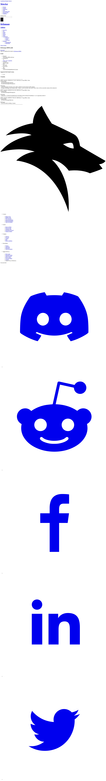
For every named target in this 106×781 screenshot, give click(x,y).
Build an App (8, 216)
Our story (7, 237)
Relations (5, 41)
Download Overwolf (9, 230)
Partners (7, 245)
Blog (6, 239)
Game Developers (8, 249)
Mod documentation (9, 221)
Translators (7, 40)
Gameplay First (8, 229)
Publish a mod (8, 217)
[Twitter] (54, 779)
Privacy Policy (8, 257)
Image (4, 32)
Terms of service (8, 256)
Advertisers (7, 246)
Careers (6, 238)
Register (6, 1)
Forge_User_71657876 (7, 60)
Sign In (10, 1)
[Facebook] (54, 573)
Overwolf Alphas (8, 258)
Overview (5, 30)
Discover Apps (8, 228)
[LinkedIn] (54, 676)
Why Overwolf (8, 218)
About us (7, 236)
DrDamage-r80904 (17, 51)
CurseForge (2, 1)
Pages (4, 35)
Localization (5, 36)
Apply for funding (8, 222)
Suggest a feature (8, 231)
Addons (2, 27)
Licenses (7, 259)
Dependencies (8, 42)
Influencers (7, 248)
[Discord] (54, 366)
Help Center (7, 254)
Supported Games (8, 255)
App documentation (9, 219)
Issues (4, 33)
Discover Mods (8, 227)
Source (4, 34)
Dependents (7, 43)
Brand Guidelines (8, 240)
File (3, 31)
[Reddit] (54, 470)
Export (6, 38)
